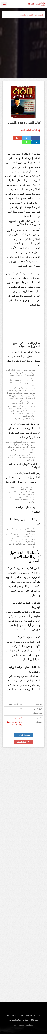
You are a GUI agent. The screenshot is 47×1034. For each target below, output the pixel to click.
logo (36, 4)
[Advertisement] (23, 42)
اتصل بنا (21, 1015)
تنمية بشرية (18, 718)
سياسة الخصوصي (15, 1020)
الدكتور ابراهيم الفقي (28, 130)
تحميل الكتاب (23, 735)
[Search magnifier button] (3, 13)
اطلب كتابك (34, 1020)
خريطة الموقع (11, 1015)
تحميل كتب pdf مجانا (33, 1015)
